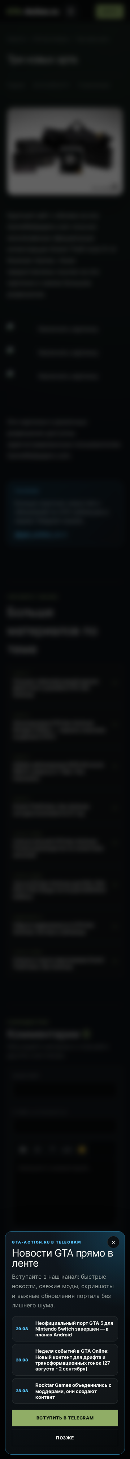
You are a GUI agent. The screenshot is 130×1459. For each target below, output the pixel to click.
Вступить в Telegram (65, 1418)
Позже (65, 1437)
